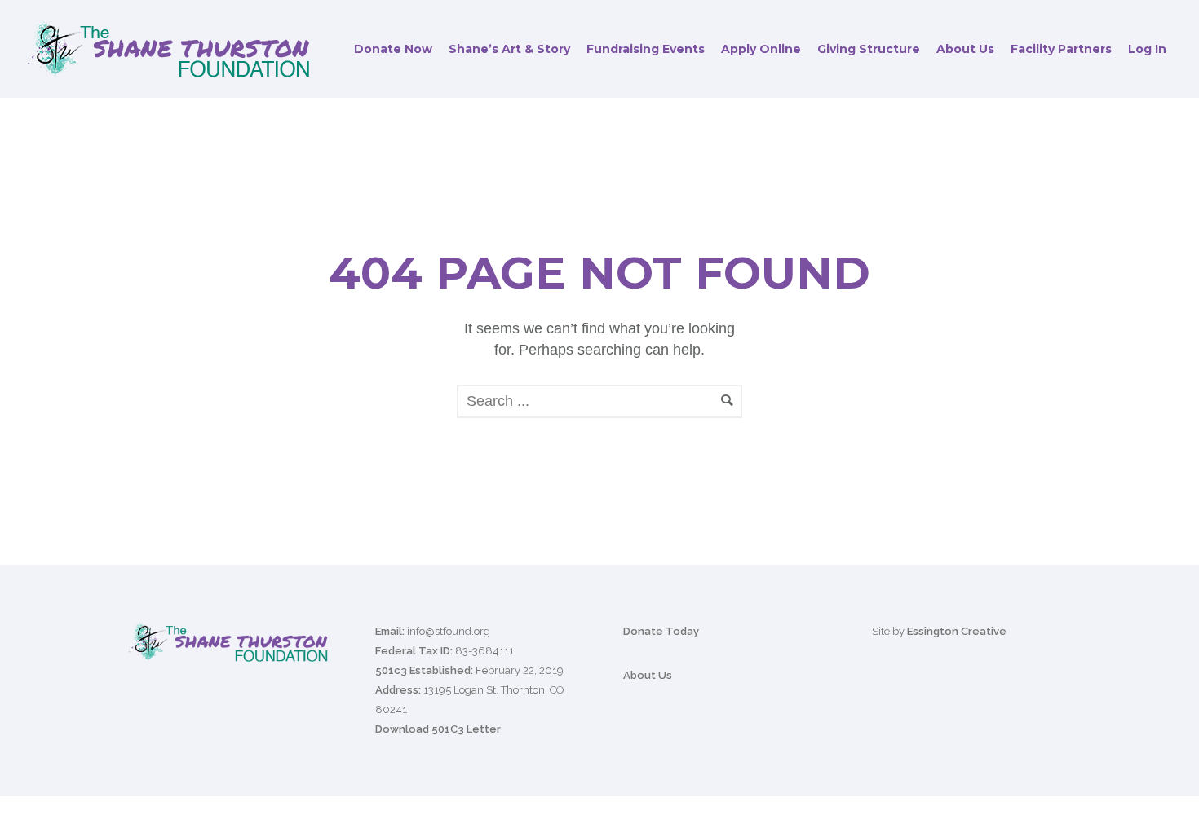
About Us (965, 49)
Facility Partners (1061, 49)
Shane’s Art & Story (509, 49)
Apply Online (761, 49)
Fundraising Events (645, 49)
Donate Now (393, 49)
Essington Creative (957, 631)
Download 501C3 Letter (438, 729)
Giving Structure (868, 49)
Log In (1147, 49)
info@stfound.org (448, 631)
